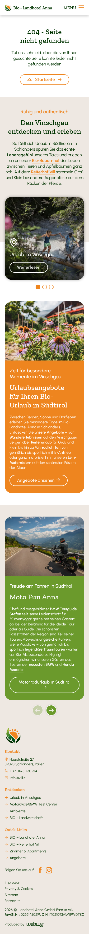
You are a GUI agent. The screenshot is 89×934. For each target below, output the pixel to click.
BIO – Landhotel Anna (27, 837)
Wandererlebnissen (25, 437)
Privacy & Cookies (19, 889)
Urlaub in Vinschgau (25, 797)
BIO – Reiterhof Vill (24, 844)
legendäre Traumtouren (45, 649)
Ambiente (18, 811)
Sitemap (11, 895)
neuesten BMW (41, 664)
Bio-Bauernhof (46, 160)
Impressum (13, 882)
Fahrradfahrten (48, 447)
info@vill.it (17, 778)
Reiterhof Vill (43, 172)
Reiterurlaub (41, 442)
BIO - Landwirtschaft (26, 817)
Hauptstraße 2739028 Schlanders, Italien (24, 761)
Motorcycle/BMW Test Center (33, 804)
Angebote (18, 857)
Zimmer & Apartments (28, 851)
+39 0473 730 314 (23, 771)
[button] (38, 710)
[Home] (13, 735)
